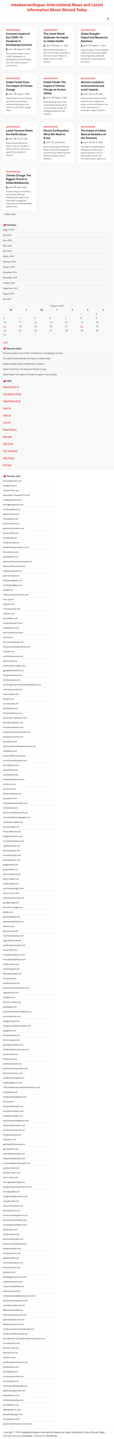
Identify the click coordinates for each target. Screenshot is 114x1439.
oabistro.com (8, 926)
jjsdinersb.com (9, 1272)
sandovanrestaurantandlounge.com (18, 1328)
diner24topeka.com (11, 1039)
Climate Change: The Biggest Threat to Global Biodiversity (18, 179)
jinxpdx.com (8, 589)
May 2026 (7, 245)
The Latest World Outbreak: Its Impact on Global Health (55, 37)
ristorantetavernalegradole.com (17, 817)
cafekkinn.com (9, 1357)
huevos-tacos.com (11, 893)
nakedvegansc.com (11, 1418)
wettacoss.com (9, 784)
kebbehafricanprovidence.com (16, 547)
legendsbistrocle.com (12, 940)
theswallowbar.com (11, 1035)
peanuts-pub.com (10, 930)
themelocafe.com (10, 1352)
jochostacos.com (10, 1229)
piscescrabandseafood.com (15, 1243)
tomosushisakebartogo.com (15, 1385)
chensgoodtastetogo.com (14, 1182)
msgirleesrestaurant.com (14, 954)
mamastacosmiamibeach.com (16, 987)
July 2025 (7, 298)
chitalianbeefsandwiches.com (16, 1049)
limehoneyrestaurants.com (15, 1314)
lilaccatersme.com (11, 551)
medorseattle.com (11, 883)
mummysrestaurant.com (14, 1129)
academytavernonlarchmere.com (17, 1186)
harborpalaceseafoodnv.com (15, 803)
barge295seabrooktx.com (14, 1158)
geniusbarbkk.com (11, 1148)
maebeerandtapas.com (13, 1115)
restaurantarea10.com (13, 623)
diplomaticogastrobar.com (14, 1390)
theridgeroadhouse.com (13, 504)
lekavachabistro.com (12, 874)
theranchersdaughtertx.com (15, 1215)
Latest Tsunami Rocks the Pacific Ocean (19, 132)
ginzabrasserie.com (11, 983)
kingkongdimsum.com (12, 1082)
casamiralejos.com (11, 694)
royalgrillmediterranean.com (15, 1196)
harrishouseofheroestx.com (15, 760)
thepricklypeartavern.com (14, 1125)
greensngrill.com (10, 660)
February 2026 (9, 261)
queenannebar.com (11, 1167)
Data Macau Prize (12, 401)
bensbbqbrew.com (11, 1404)
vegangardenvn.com (12, 1409)
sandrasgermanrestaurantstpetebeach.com (22, 684)
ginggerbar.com (9, 1030)
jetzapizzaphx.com (11, 1366)
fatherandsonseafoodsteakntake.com (19, 746)
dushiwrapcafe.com (11, 850)
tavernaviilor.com (10, 1054)
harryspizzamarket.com (13, 1376)
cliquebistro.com (10, 750)
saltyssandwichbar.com (13, 921)
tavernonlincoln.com (12, 1267)
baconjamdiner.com (11, 1210)
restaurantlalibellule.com (13, 1286)
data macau (9, 458)
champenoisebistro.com (13, 1111)
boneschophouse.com (12, 713)
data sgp (7, 436)
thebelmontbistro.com (12, 836)
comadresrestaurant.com (14, 1305)
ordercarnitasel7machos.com (15, 594)
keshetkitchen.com (11, 1395)
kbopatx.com (8, 698)
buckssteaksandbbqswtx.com (16, 1120)
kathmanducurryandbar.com (15, 1068)
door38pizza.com (10, 1371)
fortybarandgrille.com (12, 580)
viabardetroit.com (10, 769)
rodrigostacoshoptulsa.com (15, 1096)
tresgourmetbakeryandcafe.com (17, 1025)
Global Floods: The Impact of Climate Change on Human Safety (54, 87)
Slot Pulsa (8, 443)
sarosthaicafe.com (11, 1201)
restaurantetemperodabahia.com (17, 1011)
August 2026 (8, 229)
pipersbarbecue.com (11, 859)
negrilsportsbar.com (11, 845)
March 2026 (8, 256)
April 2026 (7, 250)
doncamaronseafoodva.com (15, 1219)
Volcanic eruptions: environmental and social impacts (92, 86)
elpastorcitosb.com (11, 514)
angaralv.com (9, 604)
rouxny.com (8, 637)
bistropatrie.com (10, 741)
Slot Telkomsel (10, 450)
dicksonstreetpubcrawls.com (15, 812)
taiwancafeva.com (11, 532)
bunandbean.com (10, 618)
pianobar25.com (10, 798)
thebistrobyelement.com (13, 779)
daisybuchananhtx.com (13, 736)
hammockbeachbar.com (13, 935)
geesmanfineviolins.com (13, 528)
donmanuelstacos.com (13, 1073)
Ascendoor (27, 1436)
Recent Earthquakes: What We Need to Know (56, 134)
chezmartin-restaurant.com (15, 717)
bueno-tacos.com (10, 1177)
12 (35, 322)
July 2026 (7, 234)
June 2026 (7, 240)
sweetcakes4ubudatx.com (14, 945)
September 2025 (10, 288)
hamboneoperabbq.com (13, 1400)
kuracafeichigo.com (11, 1343)
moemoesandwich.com (13, 1262)
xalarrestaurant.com (12, 1291)
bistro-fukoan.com (11, 878)
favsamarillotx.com (11, 1234)
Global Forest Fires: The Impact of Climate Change (19, 86)
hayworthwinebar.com (13, 1205)
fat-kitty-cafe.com (11, 1347)
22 (81, 326)
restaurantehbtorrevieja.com (15, 1333)
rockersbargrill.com (11, 968)
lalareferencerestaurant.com (15, 1300)
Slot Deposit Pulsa (12, 394)
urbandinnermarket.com (13, 897)
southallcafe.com (10, 1092)
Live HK (7, 422)
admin (11, 49)
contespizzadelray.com (13, 585)
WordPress (51, 1436)
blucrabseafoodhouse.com (14, 959)
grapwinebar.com (10, 869)
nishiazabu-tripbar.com (13, 822)
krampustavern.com (12, 1253)
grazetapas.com (10, 1006)
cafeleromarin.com (11, 964)
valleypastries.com (11, 627)
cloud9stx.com (9, 997)
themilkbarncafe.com (12, 973)
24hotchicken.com (11, 490)
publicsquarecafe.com (12, 1063)
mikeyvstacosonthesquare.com (16, 731)
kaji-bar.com (8, 1101)
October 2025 (9, 282)
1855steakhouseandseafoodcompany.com (21, 1087)
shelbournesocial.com (12, 570)
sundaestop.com (10, 537)
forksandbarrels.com (12, 831)
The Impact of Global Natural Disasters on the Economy (93, 134)
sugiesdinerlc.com (11, 992)
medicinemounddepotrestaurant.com (19, 1295)
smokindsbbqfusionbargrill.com (16, 1163)
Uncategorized (13, 30)
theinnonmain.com (11, 523)
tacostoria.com (9, 788)
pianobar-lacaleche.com (13, 722)
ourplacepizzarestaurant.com (15, 1362)
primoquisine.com (10, 703)
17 (4, 326)
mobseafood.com (10, 807)
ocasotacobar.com (11, 774)
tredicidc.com (8, 651)
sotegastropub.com (11, 1021)
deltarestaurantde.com (13, 1310)
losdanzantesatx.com (12, 793)
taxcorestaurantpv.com (13, 1238)
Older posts (10, 214)
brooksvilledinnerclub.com (14, 755)
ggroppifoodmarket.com (13, 670)
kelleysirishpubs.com (12, 1248)
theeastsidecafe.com (12, 1134)
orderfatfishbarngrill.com (14, 1153)
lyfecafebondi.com (11, 765)
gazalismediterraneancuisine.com (17, 1423)
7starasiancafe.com (11, 608)
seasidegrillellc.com (11, 1191)
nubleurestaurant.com (12, 1281)
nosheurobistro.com (11, 509)
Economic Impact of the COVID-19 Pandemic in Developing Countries (19, 39)
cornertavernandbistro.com (15, 1224)
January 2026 (9, 266)
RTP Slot (7, 465)
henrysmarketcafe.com (13, 641)
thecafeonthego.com (12, 855)
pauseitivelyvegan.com (13, 1414)
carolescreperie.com (11, 679)
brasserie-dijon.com (11, 1172)
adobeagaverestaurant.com (15, 1276)
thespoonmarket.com (12, 675)
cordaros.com (9, 613)
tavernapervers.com (12, 1016)
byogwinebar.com (10, 864)
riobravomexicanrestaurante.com (17, 561)
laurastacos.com (10, 1058)
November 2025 (10, 277)
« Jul (5, 342)
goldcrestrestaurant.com (13, 1319)
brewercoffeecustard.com (14, 566)
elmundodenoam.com (12, 480)
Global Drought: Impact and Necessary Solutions (94, 37)
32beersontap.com (11, 542)
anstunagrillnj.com (11, 1381)
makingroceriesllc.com (12, 689)
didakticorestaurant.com (13, 1324)
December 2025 (10, 272)
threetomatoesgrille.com (13, 1077)
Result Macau (10, 429)
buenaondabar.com (11, 826)
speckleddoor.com (10, 556)
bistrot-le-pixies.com (12, 1002)
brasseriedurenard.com (13, 632)
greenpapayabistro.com (13, 1044)
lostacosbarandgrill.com (13, 888)
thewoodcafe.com (11, 518)
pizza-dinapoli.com (11, 575)
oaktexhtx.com (9, 1139)
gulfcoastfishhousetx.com (14, 1144)
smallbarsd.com (10, 485)
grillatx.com (8, 912)
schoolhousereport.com (13, 727)
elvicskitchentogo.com (12, 907)
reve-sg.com (8, 599)
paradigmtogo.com (11, 902)
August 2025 (8, 293)
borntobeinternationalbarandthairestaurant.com (24, 1338)
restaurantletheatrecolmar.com (16, 646)
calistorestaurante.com (13, 656)
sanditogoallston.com (12, 499)
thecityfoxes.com (10, 708)
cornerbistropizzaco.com (13, 840)
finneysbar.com (9, 978)
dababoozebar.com (11, 1257)
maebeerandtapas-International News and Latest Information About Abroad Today (57, 7)
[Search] (108, 19)
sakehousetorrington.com (14, 665)
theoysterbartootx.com (13, 1106)
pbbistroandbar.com (11, 916)
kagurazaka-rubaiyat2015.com (16, 495)
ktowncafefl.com (10, 949)
